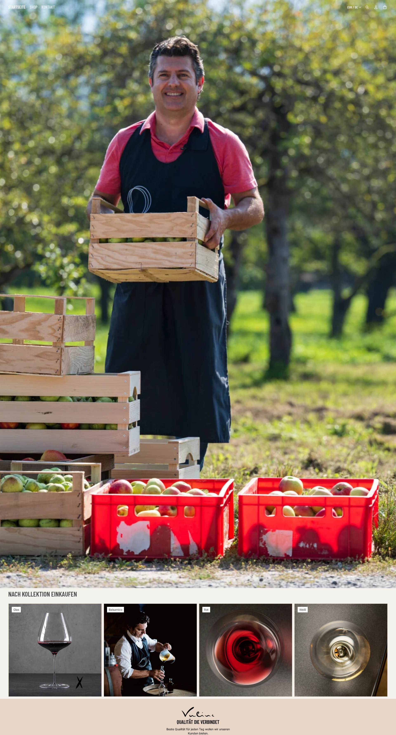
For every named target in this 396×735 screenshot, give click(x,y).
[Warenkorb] (384, 7)
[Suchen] (367, 7)
